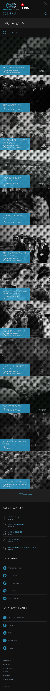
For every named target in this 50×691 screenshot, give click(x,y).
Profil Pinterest (14, 576)
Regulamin (6, 664)
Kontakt (5, 672)
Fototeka (11, 625)
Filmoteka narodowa (16, 618)
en (45, 3)
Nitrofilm (11, 648)
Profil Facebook (14, 568)
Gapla (10, 633)
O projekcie (7, 660)
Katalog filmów (8, 679)
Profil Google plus (15, 583)
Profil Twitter (13, 598)
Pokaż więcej (25, 493)
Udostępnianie (8, 668)
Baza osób (6, 675)
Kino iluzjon (13, 640)
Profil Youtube (14, 591)
